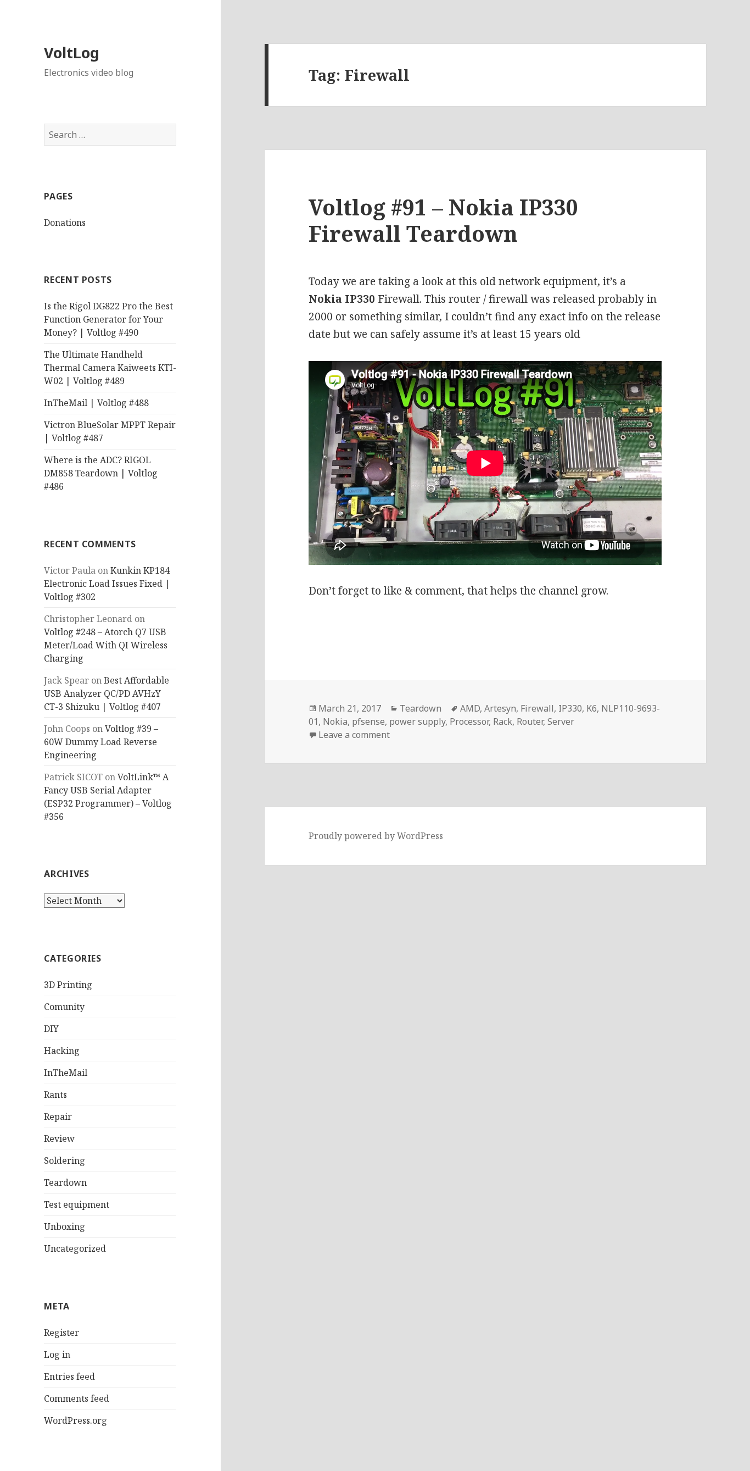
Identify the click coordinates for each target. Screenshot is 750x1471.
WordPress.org (75, 1420)
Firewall (537, 708)
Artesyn (500, 708)
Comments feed (76, 1398)
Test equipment (76, 1204)
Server (560, 721)
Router (530, 721)
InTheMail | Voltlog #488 (96, 403)
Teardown (65, 1182)
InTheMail (65, 1073)
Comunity (64, 1007)
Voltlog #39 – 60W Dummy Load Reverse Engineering (101, 742)
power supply (417, 721)
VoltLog (71, 52)
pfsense (368, 721)
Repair (58, 1117)
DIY (51, 1029)
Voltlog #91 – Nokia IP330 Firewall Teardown (443, 220)
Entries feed (69, 1376)
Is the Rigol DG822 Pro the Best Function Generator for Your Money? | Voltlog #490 (108, 319)
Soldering (64, 1160)
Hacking (62, 1051)
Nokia (335, 721)
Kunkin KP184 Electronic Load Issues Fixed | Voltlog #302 (107, 583)
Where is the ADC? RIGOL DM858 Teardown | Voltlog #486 (101, 473)
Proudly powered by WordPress (376, 836)
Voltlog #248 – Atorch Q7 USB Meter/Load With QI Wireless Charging (105, 645)
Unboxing (64, 1226)
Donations (65, 223)
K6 (591, 708)
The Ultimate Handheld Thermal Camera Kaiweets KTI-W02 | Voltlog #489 (110, 367)
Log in (57, 1354)
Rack (502, 721)
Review (59, 1139)
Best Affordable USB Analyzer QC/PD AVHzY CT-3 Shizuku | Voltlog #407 (106, 693)
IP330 (570, 708)
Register (61, 1332)
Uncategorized (75, 1248)
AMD (470, 708)
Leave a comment (354, 735)
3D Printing (68, 985)
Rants (55, 1095)
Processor (469, 721)
